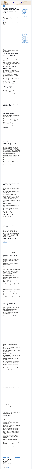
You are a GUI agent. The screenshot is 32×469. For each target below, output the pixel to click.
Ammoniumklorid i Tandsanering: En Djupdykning (24, 12)
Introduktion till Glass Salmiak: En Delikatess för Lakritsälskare (25, 42)
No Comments (9, 463)
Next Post (17, 457)
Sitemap (23, 45)
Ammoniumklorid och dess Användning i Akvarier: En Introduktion (25, 15)
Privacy (23, 44)
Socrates (7, 467)
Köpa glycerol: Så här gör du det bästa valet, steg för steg (16, 460)
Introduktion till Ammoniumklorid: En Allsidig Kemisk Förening (25, 39)
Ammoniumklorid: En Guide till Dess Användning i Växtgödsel (25, 22)
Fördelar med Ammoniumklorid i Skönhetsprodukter (24, 30)
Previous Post (6, 457)
